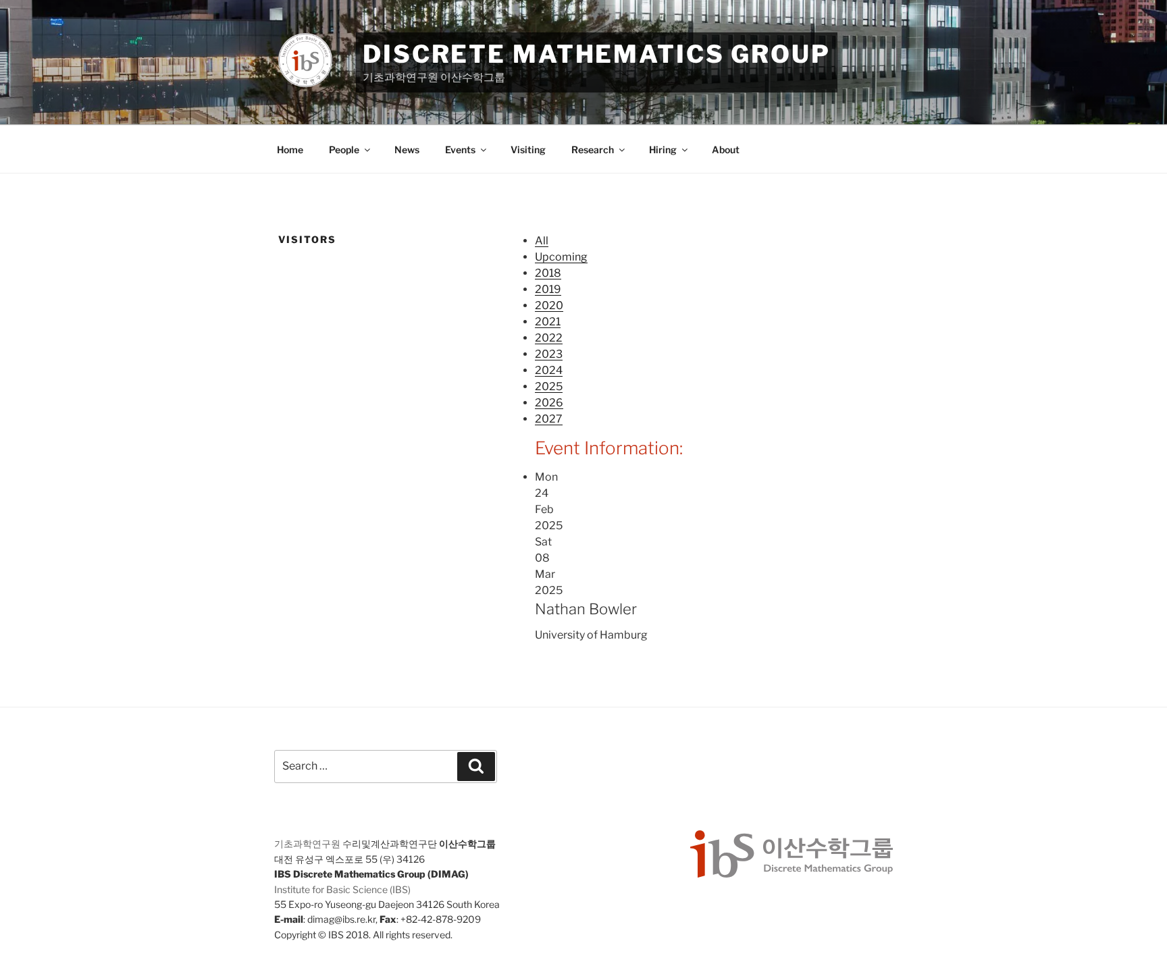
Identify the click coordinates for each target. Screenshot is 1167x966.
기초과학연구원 (307, 843)
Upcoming (561, 256)
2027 (549, 418)
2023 (549, 354)
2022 (549, 337)
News (406, 149)
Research (592, 149)
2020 (549, 305)
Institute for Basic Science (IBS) (342, 889)
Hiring (663, 149)
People (344, 149)
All (541, 240)
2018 (548, 273)
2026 (549, 402)
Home (290, 149)
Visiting (528, 149)
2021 (548, 321)
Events (460, 149)
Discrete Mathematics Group (597, 54)
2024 (549, 370)
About (726, 149)
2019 (548, 289)
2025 (549, 386)
